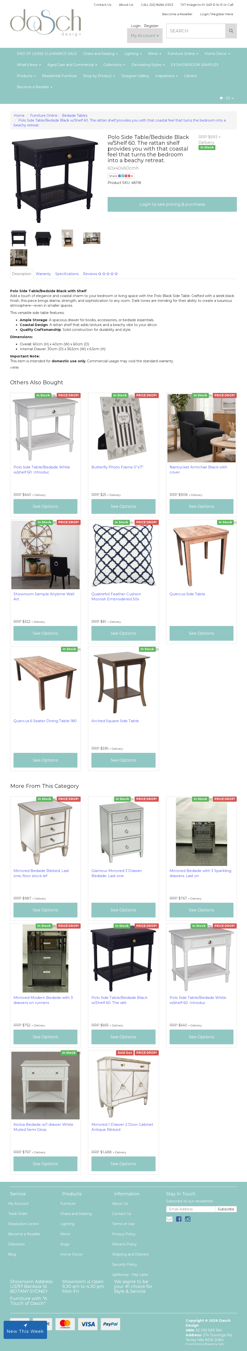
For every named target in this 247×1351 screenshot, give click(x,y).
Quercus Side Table (187, 594)
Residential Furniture (59, 76)
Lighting (131, 53)
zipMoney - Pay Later (130, 1274)
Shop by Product (98, 76)
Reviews (90, 274)
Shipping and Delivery (130, 1254)
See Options (45, 506)
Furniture (68, 1203)
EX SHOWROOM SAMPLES (195, 65)
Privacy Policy (124, 1234)
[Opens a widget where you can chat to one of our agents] (229, 1342)
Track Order (17, 1214)
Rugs (64, 1244)
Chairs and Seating (99, 53)
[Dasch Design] (45, 21)
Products (25, 76)
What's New (28, 65)
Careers (190, 76)
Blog (12, 1254)
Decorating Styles (146, 65)
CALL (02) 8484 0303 (157, 5)
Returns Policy (124, 1244)
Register (151, 26)
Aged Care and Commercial (71, 65)
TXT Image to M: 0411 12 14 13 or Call (206, 5)
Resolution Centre (23, 1224)
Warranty (43, 274)
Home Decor (216, 53)
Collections (113, 65)
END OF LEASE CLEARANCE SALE (47, 53)
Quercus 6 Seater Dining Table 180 (45, 721)
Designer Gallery (135, 76)
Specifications (67, 274)
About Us (126, 5)
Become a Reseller (177, 14)
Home (19, 115)
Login (136, 26)
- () (227, 98)
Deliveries (16, 1244)
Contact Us (102, 5)
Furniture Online (182, 53)
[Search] (231, 30)
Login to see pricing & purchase (172, 204)
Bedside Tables (74, 115)
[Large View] (18, 238)
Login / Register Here (216, 14)
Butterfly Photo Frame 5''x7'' (117, 467)
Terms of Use (123, 1224)
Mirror (153, 53)
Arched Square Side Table (115, 721)
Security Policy (124, 1264)
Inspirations (165, 76)
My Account (144, 35)
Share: (113, 176)
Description (21, 274)
